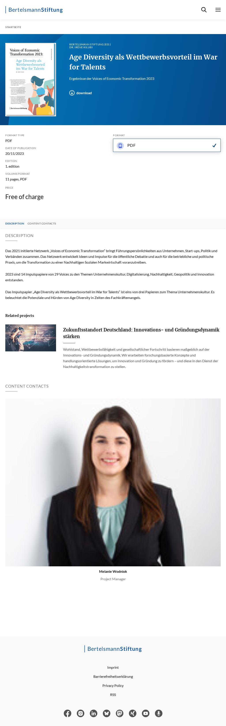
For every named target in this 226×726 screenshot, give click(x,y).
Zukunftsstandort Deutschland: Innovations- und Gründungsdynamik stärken (141, 333)
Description (14, 223)
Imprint (113, 667)
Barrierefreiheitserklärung (113, 676)
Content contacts (42, 223)
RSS (113, 694)
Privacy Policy (113, 685)
